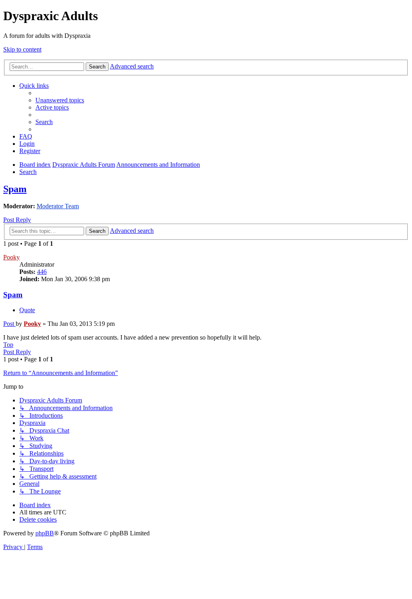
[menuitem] (59, 100)
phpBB (44, 533)
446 (42, 271)
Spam (15, 189)
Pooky (11, 257)
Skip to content (22, 49)
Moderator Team (58, 206)
